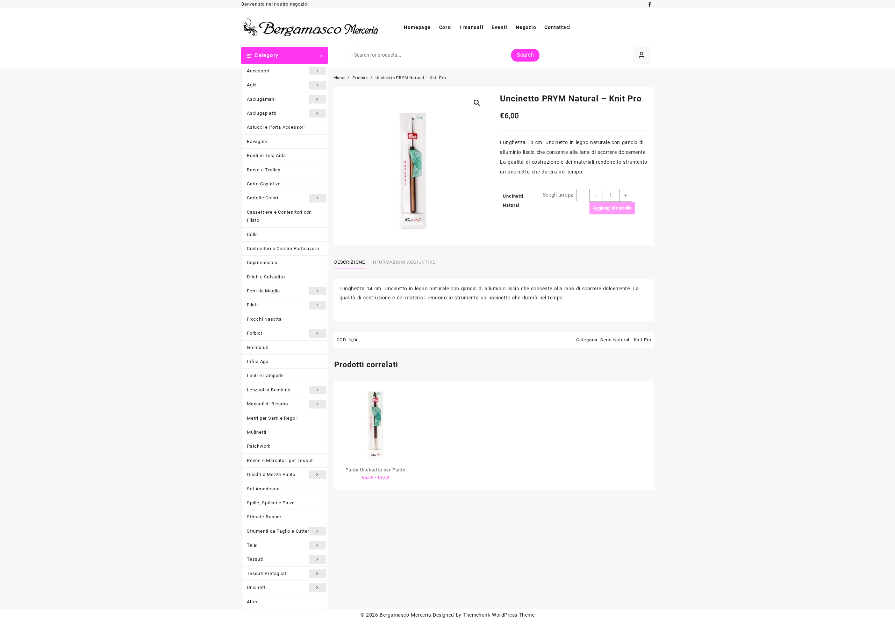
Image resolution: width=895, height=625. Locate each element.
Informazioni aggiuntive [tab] (403, 262)
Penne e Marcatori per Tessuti (280, 460)
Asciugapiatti (261, 113)
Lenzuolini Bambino (268, 389)
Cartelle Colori (262, 197)
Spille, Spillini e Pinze (271, 502)
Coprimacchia (262, 262)
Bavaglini (257, 141)
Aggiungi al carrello (612, 208)
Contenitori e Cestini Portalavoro (283, 248)
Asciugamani (261, 99)
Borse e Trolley (263, 169)
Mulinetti (256, 432)
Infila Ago (257, 361)
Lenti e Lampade (265, 375)
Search (525, 54)
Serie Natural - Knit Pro (625, 339)
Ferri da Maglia (263, 290)
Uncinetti (257, 587)
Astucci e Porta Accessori (276, 127)
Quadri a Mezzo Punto (271, 474)
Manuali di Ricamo (267, 403)
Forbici (254, 333)
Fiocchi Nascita (264, 319)
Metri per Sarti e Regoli (272, 418)
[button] (477, 103)
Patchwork (259, 446)
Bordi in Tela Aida (266, 155)
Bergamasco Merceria (405, 615)
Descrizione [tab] (349, 262)
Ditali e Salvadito (266, 276)
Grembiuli (257, 347)
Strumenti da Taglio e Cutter (278, 531)
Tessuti (255, 559)
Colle (252, 234)
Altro (252, 601)
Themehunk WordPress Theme (499, 615)
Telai (252, 545)
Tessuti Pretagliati (267, 573)
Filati (252, 304)
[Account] (641, 55)
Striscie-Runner (264, 516)
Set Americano (263, 488)
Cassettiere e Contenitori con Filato (279, 216)
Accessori (258, 70)
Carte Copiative (264, 183)
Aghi (252, 84)
